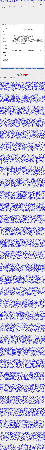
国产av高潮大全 (30, 245)
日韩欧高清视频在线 (36, 170)
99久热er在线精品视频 (12, 99)
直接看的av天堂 (7, 97)
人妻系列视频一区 (22, 341)
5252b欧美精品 (17, 155)
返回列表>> (40, 50)
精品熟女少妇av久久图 (3, 161)
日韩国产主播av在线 (7, 181)
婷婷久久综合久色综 (16, 217)
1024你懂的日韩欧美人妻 (36, 174)
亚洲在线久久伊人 (21, 94)
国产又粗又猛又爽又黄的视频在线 (24, 158)
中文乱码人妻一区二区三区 (14, 203)
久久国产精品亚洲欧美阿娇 (33, 291)
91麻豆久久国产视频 (32, 84)
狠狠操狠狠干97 (39, 244)
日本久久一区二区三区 (17, 159)
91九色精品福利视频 (39, 311)
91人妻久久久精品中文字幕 (25, 275)
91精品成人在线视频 (26, 101)
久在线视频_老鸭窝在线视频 (10, 352)
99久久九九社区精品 (19, 173)
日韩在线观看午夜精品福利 (6, 89)
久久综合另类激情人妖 (11, 257)
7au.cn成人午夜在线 (5, 120)
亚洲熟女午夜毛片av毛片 (16, 259)
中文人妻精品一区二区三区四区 (26, 107)
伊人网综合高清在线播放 (8, 109)
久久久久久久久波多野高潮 (33, 227)
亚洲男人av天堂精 (38, 326)
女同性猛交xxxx (16, 240)
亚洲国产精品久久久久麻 (34, 190)
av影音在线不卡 (39, 175)
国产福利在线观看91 (27, 160)
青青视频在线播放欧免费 (20, 131)
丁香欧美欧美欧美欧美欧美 (40, 149)
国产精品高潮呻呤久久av (30, 118)
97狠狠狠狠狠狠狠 (27, 181)
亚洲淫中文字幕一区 (37, 147)
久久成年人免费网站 (4, 366)
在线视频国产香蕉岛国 (22, 287)
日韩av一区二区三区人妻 (38, 118)
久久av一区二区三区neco (15, 196)
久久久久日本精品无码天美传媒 (35, 180)
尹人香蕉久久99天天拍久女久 (25, 136)
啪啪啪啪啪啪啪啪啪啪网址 (7, 112)
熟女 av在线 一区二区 (20, 211)
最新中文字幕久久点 (28, 106)
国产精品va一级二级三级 (31, 343)
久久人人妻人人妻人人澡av (29, 295)
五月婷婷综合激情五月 (20, 319)
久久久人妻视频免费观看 (29, 97)
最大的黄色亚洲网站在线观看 (20, 132)
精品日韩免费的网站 (31, 105)
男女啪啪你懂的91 (13, 132)
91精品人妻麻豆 (32, 330)
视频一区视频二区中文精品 (29, 341)
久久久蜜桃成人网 (7, 170)
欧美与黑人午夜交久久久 (35, 81)
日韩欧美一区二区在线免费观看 (29, 122)
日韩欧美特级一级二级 (24, 351)
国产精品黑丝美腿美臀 (24, 245)
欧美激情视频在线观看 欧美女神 (36, 344)
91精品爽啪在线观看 (36, 86)
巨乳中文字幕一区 (12, 282)
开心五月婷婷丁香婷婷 (20, 353)
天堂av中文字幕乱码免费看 (17, 350)
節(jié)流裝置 (4, 49)
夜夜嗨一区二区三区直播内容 (39, 208)
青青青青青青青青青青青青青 (15, 168)
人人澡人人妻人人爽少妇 (35, 282)
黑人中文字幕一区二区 (10, 293)
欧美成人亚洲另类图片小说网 (19, 282)
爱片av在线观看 (39, 183)
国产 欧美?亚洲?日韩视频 (37, 195)
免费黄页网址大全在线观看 (28, 178)
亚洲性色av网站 (33, 175)
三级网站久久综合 (10, 275)
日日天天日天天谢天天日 (16, 278)
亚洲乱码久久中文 (5, 240)
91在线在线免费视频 (35, 132)
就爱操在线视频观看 (18, 343)
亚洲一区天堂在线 (38, 108)
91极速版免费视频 (31, 355)
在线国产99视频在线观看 (12, 175)
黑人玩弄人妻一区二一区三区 (39, 122)
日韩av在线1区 (15, 93)
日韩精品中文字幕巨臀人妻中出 (38, 223)
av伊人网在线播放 (32, 316)
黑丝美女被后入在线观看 (14, 205)
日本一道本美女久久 (8, 356)
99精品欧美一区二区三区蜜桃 (28, 145)
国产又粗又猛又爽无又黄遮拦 (12, 222)
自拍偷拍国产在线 (38, 102)
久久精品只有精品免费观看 (9, 159)
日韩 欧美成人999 (7, 135)
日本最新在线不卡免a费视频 (27, 246)
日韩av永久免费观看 (5, 268)
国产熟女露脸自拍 (12, 150)
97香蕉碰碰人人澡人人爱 (24, 361)
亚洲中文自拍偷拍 (25, 352)
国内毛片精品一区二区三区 (35, 204)
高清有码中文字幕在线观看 (10, 108)
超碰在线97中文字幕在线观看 (34, 184)
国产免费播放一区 (8, 194)
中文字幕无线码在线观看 (17, 339)
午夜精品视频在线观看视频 (10, 155)
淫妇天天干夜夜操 (10, 93)
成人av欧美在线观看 (30, 196)
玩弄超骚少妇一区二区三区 (18, 331)
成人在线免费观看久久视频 (14, 118)
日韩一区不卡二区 (10, 111)
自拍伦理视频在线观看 (34, 209)
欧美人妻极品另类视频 (33, 171)
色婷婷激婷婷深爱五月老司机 (17, 105)
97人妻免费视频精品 (8, 147)
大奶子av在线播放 (37, 206)
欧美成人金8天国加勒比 (4, 235)
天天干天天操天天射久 (40, 98)
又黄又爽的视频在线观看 (23, 135)
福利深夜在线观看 (9, 323)
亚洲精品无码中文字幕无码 (37, 97)
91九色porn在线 (38, 207)
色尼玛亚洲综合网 (24, 157)
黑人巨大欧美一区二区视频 (28, 353)
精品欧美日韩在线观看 (31, 207)
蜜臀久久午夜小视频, (21, 256)
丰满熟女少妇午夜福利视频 (5, 122)
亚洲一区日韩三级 (9, 300)
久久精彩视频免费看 (30, 365)
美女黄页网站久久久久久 (5, 319)
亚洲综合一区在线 (38, 325)
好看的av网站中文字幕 (40, 307)
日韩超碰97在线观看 (22, 232)
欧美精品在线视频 (35, 205)
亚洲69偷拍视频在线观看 (28, 170)
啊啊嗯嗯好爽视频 (42, 228)
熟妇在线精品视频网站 (5, 256)
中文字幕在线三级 (14, 250)
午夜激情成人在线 (37, 365)
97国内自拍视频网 (9, 290)
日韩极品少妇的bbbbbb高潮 (15, 197)
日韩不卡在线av (17, 150)
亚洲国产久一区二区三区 (14, 122)
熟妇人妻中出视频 (27, 286)
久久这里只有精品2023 (41, 160)
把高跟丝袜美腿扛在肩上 (30, 356)
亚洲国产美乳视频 (18, 315)
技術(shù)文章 (10, 24)
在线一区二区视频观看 (9, 219)
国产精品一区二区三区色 (35, 328)
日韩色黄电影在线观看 (20, 114)
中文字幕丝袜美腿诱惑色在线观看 (18, 254)
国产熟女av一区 (32, 215)
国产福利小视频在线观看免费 (5, 211)
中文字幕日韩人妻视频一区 (12, 252)
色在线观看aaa (26, 263)
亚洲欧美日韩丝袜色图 (28, 231)
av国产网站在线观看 (14, 88)
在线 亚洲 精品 (27, 215)
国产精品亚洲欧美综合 (19, 255)
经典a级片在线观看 (16, 172)
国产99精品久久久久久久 (38, 351)
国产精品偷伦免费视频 (19, 182)
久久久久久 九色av (12, 344)
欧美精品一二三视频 (7, 232)
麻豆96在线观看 (10, 366)
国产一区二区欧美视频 (29, 366)
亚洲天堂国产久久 (13, 83)
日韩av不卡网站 (29, 241)
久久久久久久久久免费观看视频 (10, 121)
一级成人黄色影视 (11, 330)
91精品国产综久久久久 (15, 258)
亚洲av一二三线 (4, 313)
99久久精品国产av (15, 208)
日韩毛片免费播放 (40, 319)
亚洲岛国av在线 (27, 251)
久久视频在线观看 (31, 351)
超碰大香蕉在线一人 (33, 158)
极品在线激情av (41, 209)
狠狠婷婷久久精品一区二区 (26, 180)
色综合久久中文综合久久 (28, 89)
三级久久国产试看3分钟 (12, 247)
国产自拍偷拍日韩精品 (35, 113)
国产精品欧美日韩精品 (19, 210)
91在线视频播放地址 (18, 121)
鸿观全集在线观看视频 (35, 314)
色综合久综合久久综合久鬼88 (10, 269)
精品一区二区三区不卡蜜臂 (20, 175)
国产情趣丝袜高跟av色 (26, 99)
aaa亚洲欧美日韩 (3, 186)
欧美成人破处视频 (31, 239)
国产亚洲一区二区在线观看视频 (12, 353)
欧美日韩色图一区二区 (19, 134)
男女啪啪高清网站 (25, 229)
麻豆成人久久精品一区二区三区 (15, 206)
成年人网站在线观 (3, 221)
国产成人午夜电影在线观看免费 (8, 101)
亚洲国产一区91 (30, 259)
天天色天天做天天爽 (4, 266)
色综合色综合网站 (11, 235)
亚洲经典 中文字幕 (21, 122)
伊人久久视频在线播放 (10, 171)
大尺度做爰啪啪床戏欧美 (37, 114)
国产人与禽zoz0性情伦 (10, 331)
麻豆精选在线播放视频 (31, 187)
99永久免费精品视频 (5, 283)
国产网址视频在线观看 (8, 325)
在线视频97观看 (7, 231)
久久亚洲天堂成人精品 (18, 306)
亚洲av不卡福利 (7, 113)
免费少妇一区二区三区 (6, 133)
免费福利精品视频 (42, 142)
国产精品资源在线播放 (5, 205)
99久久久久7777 (21, 263)
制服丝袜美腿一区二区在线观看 (22, 88)
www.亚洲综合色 (6, 148)
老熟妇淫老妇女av (26, 211)
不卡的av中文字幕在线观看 (40, 292)
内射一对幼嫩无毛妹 (40, 342)
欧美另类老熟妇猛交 (3, 143)
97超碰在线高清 (38, 343)
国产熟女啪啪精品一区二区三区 (20, 234)
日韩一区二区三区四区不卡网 (25, 221)
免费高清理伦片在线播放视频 (38, 193)
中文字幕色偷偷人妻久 (37, 96)
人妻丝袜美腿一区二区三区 (14, 267)
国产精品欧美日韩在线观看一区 (39, 172)
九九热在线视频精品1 (28, 282)
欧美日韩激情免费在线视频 (6, 168)
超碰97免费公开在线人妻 (34, 83)
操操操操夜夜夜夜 (25, 96)
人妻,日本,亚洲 (40, 191)
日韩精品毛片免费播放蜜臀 (30, 194)
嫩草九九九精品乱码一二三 (15, 124)
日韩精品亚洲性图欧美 (36, 353)
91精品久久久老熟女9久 (13, 256)
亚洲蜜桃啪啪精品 (41, 222)
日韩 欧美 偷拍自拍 (28, 335)
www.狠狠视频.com (5, 315)
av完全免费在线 (25, 227)
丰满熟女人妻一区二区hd (34, 275)
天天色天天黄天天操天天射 (11, 313)
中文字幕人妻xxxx (37, 336)
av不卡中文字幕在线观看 (22, 194)
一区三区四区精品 (32, 324)
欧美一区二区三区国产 (10, 161)
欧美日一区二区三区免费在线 (18, 186)
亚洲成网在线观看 (26, 337)
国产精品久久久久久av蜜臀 (19, 288)
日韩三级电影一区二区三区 (8, 335)
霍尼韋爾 (4, 34)
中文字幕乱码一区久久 (40, 143)
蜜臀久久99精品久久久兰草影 (36, 87)
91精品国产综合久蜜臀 (30, 219)
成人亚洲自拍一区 (7, 98)
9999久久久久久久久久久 (10, 359)
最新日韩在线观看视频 (20, 178)
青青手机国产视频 (25, 292)
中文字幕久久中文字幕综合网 (11, 131)
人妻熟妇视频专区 (14, 355)
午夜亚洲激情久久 (37, 338)
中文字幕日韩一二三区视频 (36, 262)
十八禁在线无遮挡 (33, 251)
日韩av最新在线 (27, 311)
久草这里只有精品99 (20, 289)
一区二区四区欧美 (37, 161)
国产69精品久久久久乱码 (6, 158)
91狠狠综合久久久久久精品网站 (11, 295)
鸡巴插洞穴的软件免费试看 (15, 280)
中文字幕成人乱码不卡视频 (13, 336)
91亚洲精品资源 (33, 240)
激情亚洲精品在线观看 (32, 163)
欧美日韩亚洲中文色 (19, 84)
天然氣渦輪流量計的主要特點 (17, 50)
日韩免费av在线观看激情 (13, 178)
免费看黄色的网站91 (13, 95)
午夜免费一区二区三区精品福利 (7, 354)
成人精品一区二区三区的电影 (17, 290)
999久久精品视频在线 (3, 275)
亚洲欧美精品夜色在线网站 (19, 161)
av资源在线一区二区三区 (6, 88)
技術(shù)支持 (26, 6)
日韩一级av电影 (9, 215)
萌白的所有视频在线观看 (10, 292)
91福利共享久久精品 (6, 136)
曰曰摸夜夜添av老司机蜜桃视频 (27, 121)
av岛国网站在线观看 (10, 262)
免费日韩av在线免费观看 (8, 314)
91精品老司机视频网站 (4, 244)
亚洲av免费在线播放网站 (4, 125)
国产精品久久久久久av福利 (11, 134)
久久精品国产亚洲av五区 (20, 89)
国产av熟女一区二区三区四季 (36, 202)
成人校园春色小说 (31, 371)
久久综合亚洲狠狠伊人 (19, 220)
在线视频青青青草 (31, 279)
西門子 (3, 38)
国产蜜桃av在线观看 (32, 354)
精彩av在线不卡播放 (36, 281)
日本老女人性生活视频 (14, 348)
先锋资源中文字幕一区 (15, 325)
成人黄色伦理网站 (17, 244)
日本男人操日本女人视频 (13, 81)
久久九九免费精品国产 (35, 252)
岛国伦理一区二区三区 (18, 96)
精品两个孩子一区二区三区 (24, 364)
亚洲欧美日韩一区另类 (23, 172)
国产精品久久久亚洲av (14, 184)
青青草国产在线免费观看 (29, 234)
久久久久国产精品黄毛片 (23, 323)
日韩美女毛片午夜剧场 (30, 135)
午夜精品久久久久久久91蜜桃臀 (25, 244)
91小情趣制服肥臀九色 (35, 270)
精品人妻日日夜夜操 (4, 234)
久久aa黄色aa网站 (39, 240)
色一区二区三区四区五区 (32, 98)
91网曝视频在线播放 (34, 111)
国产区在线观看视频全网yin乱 (28, 235)
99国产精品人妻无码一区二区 (24, 124)
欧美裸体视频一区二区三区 (13, 154)
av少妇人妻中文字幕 (33, 307)
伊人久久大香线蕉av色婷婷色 (6, 149)
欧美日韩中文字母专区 (39, 293)
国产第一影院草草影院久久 (7, 208)
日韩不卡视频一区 (13, 211)
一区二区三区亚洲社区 (28, 266)
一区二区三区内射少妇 (7, 167)
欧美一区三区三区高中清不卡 (33, 124)
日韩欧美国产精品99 (18, 270)
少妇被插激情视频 (4, 302)
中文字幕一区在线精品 (23, 219)
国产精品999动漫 (21, 184)
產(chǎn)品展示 (20, 6)
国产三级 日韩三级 (30, 85)
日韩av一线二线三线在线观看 (10, 226)
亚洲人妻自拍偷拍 (38, 84)
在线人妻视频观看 (38, 88)
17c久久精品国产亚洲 (25, 360)
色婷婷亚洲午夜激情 (37, 245)
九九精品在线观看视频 (14, 98)
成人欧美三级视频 (21, 286)
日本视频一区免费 (41, 156)
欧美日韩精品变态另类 (12, 210)
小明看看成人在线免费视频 (18, 292)
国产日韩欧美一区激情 (29, 268)
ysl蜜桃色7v (26, 98)
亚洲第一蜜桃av (23, 305)
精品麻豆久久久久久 (7, 228)
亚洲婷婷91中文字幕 (5, 145)
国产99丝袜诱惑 (23, 185)
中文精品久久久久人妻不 (38, 131)
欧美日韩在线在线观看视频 (21, 231)
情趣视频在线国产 (27, 267)
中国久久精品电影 (39, 294)
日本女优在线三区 (33, 244)
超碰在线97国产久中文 (26, 190)
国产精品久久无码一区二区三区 (35, 93)
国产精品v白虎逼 (41, 186)
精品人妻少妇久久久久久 (35, 168)
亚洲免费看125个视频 (11, 315)
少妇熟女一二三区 (31, 276)
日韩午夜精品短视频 (16, 110)
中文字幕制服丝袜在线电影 (22, 349)
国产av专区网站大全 (36, 271)
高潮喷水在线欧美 (28, 87)
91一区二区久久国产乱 (8, 364)
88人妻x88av (4, 155)
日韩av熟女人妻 (31, 169)
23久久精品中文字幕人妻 (20, 271)
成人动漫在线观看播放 (33, 179)
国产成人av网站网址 (25, 230)
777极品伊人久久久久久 (4, 138)
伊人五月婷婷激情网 (17, 361)
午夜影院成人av (40, 291)
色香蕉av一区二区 (21, 267)
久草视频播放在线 (41, 214)
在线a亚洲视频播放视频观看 (7, 277)
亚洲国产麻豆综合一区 (10, 186)
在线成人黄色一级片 (38, 123)
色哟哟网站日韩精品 (8, 87)
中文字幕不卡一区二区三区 (20, 83)
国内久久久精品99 (22, 338)
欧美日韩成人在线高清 (20, 170)
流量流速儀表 (4, 51)
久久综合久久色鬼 (29, 314)
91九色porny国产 (23, 356)
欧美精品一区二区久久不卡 (30, 339)
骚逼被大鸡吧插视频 (7, 340)
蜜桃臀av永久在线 (4, 270)
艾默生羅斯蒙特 (4, 41)
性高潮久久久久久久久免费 (17, 328)
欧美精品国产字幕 (42, 137)
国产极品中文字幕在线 (21, 97)
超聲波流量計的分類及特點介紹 (6, 61)
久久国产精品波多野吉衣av (19, 342)
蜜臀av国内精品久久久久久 (19, 235)
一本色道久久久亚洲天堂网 (27, 303)
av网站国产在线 (32, 311)
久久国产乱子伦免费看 (8, 142)
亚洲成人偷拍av (19, 148)
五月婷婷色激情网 (8, 196)
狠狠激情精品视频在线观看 (20, 193)
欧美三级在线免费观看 (18, 169)
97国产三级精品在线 (10, 230)
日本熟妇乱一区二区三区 (37, 250)
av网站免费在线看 (6, 81)
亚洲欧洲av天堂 (14, 281)
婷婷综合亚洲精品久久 (27, 342)
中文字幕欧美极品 (38, 316)
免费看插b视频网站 (16, 291)
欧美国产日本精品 (23, 280)
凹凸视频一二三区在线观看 (37, 178)
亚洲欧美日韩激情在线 (25, 226)
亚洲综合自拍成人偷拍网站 (38, 169)
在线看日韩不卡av (5, 146)
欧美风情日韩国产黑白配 (11, 207)
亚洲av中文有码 (9, 259)
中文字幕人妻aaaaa (26, 331)
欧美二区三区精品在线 (9, 156)
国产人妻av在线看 (34, 144)
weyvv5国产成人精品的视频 (39, 109)
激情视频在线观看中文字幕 (21, 87)
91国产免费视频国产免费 (10, 119)
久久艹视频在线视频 (6, 255)
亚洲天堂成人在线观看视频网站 (40, 352)
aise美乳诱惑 (25, 336)
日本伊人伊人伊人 (18, 157)
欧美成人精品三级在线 (39, 146)
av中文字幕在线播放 (17, 107)
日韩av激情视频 (40, 258)
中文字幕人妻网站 (12, 255)
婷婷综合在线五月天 (22, 125)
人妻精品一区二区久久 (27, 191)
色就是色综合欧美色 (14, 181)
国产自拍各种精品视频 (15, 112)
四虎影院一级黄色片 (32, 148)
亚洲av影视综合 (31, 218)
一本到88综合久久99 (3, 171)
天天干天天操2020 (25, 173)
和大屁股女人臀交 (10, 209)
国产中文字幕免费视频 (16, 126)
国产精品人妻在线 (8, 85)
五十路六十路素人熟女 (36, 231)
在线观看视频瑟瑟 (16, 219)
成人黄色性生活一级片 (29, 110)
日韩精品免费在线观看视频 (28, 222)
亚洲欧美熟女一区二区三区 (23, 317)
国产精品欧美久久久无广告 (30, 238)
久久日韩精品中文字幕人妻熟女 (16, 185)
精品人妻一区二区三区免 (30, 338)
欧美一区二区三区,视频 (6, 132)
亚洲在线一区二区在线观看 (15, 85)
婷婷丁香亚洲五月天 (4, 175)
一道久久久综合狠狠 (39, 187)
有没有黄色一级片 (28, 329)
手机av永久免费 (13, 89)
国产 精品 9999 (38, 148)
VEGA (3, 42)
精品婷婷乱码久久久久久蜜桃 (28, 131)
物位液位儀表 (4, 52)
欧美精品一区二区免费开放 (15, 338)
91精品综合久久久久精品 (23, 362)
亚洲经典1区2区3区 (26, 324)
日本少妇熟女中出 (6, 191)
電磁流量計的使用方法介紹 (6, 60)
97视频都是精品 (29, 126)
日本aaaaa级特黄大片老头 (8, 291)
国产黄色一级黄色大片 (32, 363)
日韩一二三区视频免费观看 (21, 329)
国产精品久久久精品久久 (21, 106)
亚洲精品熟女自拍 (35, 106)
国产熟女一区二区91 (26, 255)
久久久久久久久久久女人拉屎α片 (26, 262)
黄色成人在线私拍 (28, 204)
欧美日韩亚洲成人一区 (9, 110)
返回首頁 (34, 2)
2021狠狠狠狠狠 (17, 241)
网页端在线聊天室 (15, 314)
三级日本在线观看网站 (37, 196)
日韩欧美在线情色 (38, 300)
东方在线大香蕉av (29, 125)
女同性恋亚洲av (25, 210)
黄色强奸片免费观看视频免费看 (27, 100)
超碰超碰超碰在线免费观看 (23, 239)
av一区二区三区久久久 (23, 156)
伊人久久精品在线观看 (12, 195)
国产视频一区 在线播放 (3, 204)
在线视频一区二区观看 (9, 246)
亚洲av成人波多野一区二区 (28, 281)
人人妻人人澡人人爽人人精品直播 (36, 107)
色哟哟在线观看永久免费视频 (38, 268)
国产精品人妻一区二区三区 (15, 90)
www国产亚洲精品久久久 (26, 95)
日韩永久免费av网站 (22, 167)
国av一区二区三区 (21, 215)
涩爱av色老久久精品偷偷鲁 (25, 269)
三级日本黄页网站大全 (22, 147)
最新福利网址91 (14, 238)
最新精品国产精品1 (5, 304)
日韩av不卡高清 (41, 170)
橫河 (3, 35)
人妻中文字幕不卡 (36, 228)
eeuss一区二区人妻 (37, 234)
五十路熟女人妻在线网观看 (17, 111)
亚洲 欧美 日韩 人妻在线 (18, 229)
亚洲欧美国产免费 (6, 344)
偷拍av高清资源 (26, 184)
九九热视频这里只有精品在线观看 (15, 136)
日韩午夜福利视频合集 (15, 147)
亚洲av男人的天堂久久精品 (24, 316)
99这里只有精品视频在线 (38, 290)
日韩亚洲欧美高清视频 (26, 294)
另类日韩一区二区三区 (30, 206)
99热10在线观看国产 (9, 192)
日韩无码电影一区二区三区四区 (11, 102)
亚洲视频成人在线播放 (11, 270)
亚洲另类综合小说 (6, 94)
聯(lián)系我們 (42, 2)
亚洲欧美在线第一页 (20, 81)
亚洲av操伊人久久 (28, 142)
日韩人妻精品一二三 (3, 353)
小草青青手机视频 (7, 199)
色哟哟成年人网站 (25, 108)
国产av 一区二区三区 (39, 348)
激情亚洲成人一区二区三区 (8, 254)
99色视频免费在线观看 (19, 303)
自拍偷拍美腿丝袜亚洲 (40, 313)
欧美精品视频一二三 (26, 163)
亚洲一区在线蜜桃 (12, 193)
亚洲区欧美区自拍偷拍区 (12, 307)
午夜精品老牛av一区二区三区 (22, 208)
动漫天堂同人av (14, 87)
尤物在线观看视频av (16, 287)
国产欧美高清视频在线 (7, 202)
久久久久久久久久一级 (12, 299)
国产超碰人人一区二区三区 (31, 349)
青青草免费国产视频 (11, 100)
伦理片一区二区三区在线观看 (17, 101)
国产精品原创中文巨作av (40, 278)
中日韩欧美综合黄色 (25, 143)
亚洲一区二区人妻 (36, 235)
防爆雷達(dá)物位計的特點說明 (31, 50)
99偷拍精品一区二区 (20, 301)
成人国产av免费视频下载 (9, 172)
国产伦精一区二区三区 (31, 88)
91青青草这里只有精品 (33, 269)
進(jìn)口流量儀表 (5, 45)
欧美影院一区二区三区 (28, 195)
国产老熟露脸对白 (27, 83)
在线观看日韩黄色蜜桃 (24, 130)
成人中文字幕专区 (38, 155)
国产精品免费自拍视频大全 (35, 221)
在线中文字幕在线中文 (5, 329)
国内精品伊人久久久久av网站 (37, 100)
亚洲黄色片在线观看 (35, 125)
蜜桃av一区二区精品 (19, 257)
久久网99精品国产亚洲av (19, 179)
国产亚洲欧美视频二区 (3, 262)
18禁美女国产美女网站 (15, 312)
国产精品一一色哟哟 (35, 214)
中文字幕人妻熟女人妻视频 (14, 82)
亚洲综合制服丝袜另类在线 (15, 133)
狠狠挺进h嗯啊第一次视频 (39, 305)
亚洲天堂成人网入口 (8, 250)
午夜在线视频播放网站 (23, 126)
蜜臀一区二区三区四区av (34, 267)
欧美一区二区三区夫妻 (37, 159)
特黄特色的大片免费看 (26, 220)
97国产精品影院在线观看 (24, 150)
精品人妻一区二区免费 (24, 279)
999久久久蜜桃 (41, 340)
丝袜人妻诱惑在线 (21, 203)
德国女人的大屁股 (36, 85)
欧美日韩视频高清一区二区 (6, 289)
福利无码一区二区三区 (37, 256)
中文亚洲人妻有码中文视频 (40, 280)
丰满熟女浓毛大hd (38, 349)
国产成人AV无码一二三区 (17, 192)
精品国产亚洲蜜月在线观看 (23, 217)
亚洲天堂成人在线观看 (5, 154)
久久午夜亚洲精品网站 (32, 173)
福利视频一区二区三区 (31, 166)
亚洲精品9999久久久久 (18, 108)
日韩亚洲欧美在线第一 (10, 337)
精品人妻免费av (23, 159)
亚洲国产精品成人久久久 (34, 186)
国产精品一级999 (11, 125)
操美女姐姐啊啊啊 (12, 245)
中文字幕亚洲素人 (22, 209)
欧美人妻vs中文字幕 (20, 227)
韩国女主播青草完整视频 (33, 319)
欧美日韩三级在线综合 (29, 159)
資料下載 (32, 6)
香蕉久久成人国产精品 (38, 135)
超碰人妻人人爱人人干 (29, 232)
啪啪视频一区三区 (35, 121)
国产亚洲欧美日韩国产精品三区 (12, 318)
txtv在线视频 (25, 340)
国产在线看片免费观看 (13, 319)
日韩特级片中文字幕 (20, 250)
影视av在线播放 (27, 94)
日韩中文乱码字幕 (21, 93)
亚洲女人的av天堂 (37, 185)
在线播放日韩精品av (40, 130)
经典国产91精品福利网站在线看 (17, 243)
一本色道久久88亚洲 (6, 265)
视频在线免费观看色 (4, 227)
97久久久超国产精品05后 (4, 173)
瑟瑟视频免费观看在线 (5, 193)
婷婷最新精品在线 (33, 313)
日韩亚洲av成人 (10, 361)
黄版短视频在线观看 (32, 326)
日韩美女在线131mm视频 (17, 221)
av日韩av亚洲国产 (21, 160)
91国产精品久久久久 (28, 174)
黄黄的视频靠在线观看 (22, 314)
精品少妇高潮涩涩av (12, 283)
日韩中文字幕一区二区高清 (32, 217)
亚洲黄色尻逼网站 (14, 106)
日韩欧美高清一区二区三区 (10, 166)
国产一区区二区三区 (10, 223)
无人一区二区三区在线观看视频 (10, 216)
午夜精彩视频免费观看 (5, 299)
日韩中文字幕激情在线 (29, 223)
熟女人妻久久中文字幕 (11, 303)
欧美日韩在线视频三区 (35, 242)
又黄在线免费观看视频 (37, 265)
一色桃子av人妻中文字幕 (37, 295)
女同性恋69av (41, 184)
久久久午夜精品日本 (23, 214)
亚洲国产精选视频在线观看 (32, 183)
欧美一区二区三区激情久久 (31, 198)
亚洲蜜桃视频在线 (33, 286)
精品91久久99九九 (19, 340)
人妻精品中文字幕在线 (30, 109)
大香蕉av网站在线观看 (21, 205)
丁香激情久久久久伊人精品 (4, 150)
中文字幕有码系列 (28, 144)
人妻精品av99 (38, 251)
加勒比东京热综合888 (23, 155)
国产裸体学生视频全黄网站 (21, 162)
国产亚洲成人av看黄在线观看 (11, 114)
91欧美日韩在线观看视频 (34, 181)
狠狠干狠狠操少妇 (17, 119)
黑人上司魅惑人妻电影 (36, 266)
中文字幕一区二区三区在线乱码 (38, 232)
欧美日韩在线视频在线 (26, 306)
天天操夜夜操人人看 (40, 101)
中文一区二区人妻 (24, 166)
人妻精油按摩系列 (6, 95)
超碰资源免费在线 (18, 207)
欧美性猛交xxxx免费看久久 (15, 232)
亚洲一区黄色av (16, 218)
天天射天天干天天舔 (14, 228)
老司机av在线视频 (37, 218)
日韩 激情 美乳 (18, 146)
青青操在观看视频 (38, 194)
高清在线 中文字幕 (15, 294)
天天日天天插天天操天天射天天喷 (9, 174)
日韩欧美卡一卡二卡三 (28, 113)
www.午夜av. (21, 294)
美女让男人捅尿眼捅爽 (24, 359)
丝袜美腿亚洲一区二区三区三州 (26, 283)
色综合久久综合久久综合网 (20, 247)
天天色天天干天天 (38, 197)
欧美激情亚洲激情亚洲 (3, 93)
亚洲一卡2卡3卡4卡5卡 (8, 339)
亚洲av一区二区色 (26, 161)
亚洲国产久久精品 (39, 94)
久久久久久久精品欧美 (26, 138)
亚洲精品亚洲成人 (6, 203)
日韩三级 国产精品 (18, 279)
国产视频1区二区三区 (9, 221)
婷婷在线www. (29, 214)
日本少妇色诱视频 (41, 124)
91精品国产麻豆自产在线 (7, 106)
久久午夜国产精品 (6, 336)
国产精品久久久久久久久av (40, 220)
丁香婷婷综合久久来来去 (10, 324)
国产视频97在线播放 (13, 329)
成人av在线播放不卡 (28, 175)
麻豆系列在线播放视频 (33, 101)
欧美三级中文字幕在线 (30, 185)
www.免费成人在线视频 (40, 163)
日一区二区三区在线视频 (20, 274)
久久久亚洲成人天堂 (38, 276)
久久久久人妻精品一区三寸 (29, 193)
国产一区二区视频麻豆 (7, 184)
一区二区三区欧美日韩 (3, 223)
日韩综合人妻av (24, 109)
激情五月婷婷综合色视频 (8, 105)
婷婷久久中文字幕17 (11, 343)
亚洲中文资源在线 (33, 257)
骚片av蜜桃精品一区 (8, 280)
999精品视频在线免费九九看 (18, 138)
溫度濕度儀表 (4, 55)
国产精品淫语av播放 (30, 82)
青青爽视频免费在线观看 (25, 315)
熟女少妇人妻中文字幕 (38, 339)
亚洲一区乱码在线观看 (37, 279)
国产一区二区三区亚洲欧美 (35, 368)
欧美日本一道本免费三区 (30, 167)
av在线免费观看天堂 (35, 301)
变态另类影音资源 (8, 197)
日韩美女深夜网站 (5, 303)
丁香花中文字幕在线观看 (30, 137)
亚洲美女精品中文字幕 (12, 190)
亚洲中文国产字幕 (4, 371)
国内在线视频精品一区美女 (8, 286)
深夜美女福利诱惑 (22, 258)
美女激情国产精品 (35, 156)
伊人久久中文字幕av (32, 289)
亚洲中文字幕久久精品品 (31, 157)
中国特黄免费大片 (3, 276)
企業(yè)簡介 (8, 6)
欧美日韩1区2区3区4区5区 (8, 239)
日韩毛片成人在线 (39, 95)
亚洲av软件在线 (37, 157)
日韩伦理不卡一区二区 (31, 230)
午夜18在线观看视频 (22, 90)
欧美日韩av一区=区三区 (12, 220)
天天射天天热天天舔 (17, 359)
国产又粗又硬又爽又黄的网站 (17, 109)
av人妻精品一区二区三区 (14, 97)
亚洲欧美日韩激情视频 (39, 120)
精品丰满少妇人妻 (42, 366)
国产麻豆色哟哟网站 (16, 183)
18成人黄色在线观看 (18, 166)
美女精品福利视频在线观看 (20, 195)
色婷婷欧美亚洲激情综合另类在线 (12, 160)
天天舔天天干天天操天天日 (26, 111)
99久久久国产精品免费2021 (20, 102)
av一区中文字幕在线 (27, 186)
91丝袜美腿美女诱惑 (35, 191)
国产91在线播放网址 (25, 148)
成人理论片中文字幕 (10, 218)
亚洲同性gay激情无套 (40, 286)
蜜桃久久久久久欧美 (39, 158)
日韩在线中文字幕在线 (6, 90)
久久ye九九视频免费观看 (32, 210)
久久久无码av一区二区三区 (6, 274)
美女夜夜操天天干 (38, 136)
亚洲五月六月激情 (4, 253)
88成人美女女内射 (25, 363)
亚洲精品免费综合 (17, 171)
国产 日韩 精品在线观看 (17, 143)
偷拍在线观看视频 (15, 286)
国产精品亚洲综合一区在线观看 (25, 171)
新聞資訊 (13, 6)
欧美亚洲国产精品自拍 (6, 137)
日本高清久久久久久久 (7, 338)
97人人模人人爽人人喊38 (8, 263)
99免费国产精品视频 (12, 84)
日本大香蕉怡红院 (17, 123)
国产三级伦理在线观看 (21, 144)
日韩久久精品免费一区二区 (37, 112)
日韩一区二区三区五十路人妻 (29, 256)
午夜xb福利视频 (39, 133)
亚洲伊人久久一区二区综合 (4, 288)
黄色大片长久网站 (35, 126)
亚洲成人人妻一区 (10, 138)
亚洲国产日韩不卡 (39, 350)
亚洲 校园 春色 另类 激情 (19, 145)
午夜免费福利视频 (36, 110)
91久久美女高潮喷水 (11, 120)
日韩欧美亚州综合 (29, 90)
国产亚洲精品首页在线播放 (12, 227)
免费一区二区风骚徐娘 (12, 146)
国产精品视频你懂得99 (19, 313)
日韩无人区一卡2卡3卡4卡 (31, 155)
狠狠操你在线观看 (11, 107)
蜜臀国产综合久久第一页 (18, 304)
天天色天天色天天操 (15, 215)
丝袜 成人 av (39, 243)
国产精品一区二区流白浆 (22, 118)
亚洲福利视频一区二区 (6, 83)
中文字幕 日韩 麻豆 (5, 100)
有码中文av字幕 (5, 107)
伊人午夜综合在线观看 (10, 123)
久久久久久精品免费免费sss (28, 114)
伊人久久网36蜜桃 (21, 191)
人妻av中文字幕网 (37, 253)
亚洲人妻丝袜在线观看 (11, 173)
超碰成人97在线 (37, 215)
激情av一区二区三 (16, 317)
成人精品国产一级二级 (4, 330)
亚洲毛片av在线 (12, 342)
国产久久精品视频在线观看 (5, 267)
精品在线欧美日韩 (29, 162)
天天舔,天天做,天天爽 (16, 354)
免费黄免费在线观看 (3, 328)
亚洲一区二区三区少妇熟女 (25, 233)
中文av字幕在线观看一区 (11, 182)
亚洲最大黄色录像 (28, 258)
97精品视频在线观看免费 (32, 197)
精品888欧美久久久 (21, 154)
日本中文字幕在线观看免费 (32, 264)
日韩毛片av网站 (25, 253)
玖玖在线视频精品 (14, 149)
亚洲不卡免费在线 (14, 162)
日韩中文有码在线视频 (34, 335)
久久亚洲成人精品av (16, 156)
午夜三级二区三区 (29, 242)
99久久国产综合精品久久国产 (39, 219)
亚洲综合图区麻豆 (26, 289)
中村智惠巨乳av (4, 111)
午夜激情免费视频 (25, 290)
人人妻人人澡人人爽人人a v (21, 228)
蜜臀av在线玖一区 (33, 94)
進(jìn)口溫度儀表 (5, 48)
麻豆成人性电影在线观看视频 (15, 137)
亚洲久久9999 (5, 169)
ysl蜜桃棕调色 (6, 363)
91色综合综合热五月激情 (24, 123)
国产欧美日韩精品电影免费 (16, 277)
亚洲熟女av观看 (29, 156)
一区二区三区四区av (32, 364)
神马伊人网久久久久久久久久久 (24, 291)
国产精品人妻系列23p (22, 142)
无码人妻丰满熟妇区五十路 (25, 192)
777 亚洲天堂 (7, 195)
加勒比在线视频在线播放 (28, 301)
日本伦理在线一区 (22, 366)
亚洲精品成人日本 (8, 355)
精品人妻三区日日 (23, 137)
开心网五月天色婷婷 (38, 105)
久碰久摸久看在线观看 (5, 84)
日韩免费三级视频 (4, 222)
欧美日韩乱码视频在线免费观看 (30, 102)
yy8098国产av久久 (36, 254)
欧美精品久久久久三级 (5, 342)
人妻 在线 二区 (30, 362)
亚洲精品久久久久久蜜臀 (38, 341)
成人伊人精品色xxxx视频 (5, 118)
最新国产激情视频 (29, 202)
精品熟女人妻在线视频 (10, 229)
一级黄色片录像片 (39, 363)
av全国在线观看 (23, 168)
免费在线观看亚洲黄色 (17, 262)
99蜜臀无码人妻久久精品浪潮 (31, 216)
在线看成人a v (32, 255)
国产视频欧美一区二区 (37, 361)
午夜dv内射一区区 (4, 183)
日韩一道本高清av (25, 84)
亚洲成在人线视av (26, 169)
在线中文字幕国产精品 (22, 202)
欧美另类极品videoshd (6, 301)
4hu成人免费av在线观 (32, 263)
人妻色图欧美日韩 (37, 239)
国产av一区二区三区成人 (8, 243)
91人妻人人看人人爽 (12, 145)
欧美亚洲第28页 (27, 348)
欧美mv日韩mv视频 (31, 123)
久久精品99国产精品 (32, 331)
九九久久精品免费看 (34, 160)
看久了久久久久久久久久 (36, 90)
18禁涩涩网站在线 (38, 198)
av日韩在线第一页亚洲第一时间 (28, 302)
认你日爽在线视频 (4, 114)
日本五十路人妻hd (25, 105)
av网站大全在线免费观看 (28, 252)
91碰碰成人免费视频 (26, 179)
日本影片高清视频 (25, 350)
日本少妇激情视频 (6, 245)
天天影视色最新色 (21, 335)
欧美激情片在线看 (10, 180)
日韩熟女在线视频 (34, 367)
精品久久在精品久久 (15, 142)
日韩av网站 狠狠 (16, 125)
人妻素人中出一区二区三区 (21, 199)
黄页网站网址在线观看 (18, 352)
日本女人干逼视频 (31, 253)
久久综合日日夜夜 (28, 209)
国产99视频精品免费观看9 (4, 307)
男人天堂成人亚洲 (23, 110)
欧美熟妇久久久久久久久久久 (24, 326)
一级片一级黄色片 (23, 241)
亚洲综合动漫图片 (3, 226)
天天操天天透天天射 (39, 173)
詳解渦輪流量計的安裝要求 (6, 59)
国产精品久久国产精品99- (32, 317)
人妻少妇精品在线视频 (11, 233)
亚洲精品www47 (27, 203)
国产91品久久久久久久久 (15, 167)
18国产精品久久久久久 (13, 148)
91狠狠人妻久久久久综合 (27, 134)
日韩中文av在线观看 (5, 247)
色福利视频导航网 (4, 163)
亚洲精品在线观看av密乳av (10, 179)
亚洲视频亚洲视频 (29, 119)
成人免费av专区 (4, 160)
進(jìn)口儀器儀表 (5, 28)
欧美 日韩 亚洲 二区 (20, 222)
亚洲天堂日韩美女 (33, 348)
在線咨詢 (37, 6)
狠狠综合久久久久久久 (31, 359)
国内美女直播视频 (33, 95)
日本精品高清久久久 (23, 223)
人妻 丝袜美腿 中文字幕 (24, 278)
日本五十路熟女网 (7, 251)
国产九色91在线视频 (41, 275)
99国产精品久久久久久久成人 (26, 328)
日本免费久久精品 (9, 328)
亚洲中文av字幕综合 (8, 242)
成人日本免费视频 (18, 120)
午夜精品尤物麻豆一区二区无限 (20, 266)
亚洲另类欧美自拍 (22, 113)
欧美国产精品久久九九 (40, 306)
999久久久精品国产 (21, 98)
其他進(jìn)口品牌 (5, 31)
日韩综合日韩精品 (22, 312)
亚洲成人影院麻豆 (19, 163)
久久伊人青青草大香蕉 (32, 278)
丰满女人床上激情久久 (10, 253)
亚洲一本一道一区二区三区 (21, 347)
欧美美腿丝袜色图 (10, 183)
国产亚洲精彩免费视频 (10, 311)
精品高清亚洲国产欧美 (14, 251)
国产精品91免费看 (35, 222)
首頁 (3, 6)
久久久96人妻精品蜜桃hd (18, 253)
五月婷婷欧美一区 (40, 171)
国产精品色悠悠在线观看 (30, 305)
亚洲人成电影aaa (39, 134)
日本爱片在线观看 (30, 340)
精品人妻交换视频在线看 (17, 180)
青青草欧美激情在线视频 (6, 130)
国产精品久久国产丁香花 (28, 154)
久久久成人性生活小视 (18, 100)
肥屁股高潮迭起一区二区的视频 (15, 198)
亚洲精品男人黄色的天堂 (23, 112)
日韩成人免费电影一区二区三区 (39, 203)
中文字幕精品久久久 (14, 194)
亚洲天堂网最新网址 (14, 170)
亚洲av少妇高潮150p (30, 172)
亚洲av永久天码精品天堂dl (29, 271)
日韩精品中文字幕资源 (36, 89)
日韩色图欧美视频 (39, 354)
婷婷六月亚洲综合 (18, 216)
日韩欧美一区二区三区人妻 (14, 94)
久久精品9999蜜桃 (24, 120)
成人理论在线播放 (18, 233)
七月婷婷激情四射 (31, 96)
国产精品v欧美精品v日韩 (38, 82)
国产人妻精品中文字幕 (10, 96)
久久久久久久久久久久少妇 (19, 344)
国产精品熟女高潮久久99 (8, 312)
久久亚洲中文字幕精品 (34, 329)
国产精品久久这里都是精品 (20, 368)
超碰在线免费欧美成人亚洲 (11, 302)
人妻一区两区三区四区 (15, 323)
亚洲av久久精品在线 (19, 99)
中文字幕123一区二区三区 (23, 264)
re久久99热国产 (8, 185)
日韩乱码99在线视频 (20, 181)
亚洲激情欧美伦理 (11, 244)
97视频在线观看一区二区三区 (28, 250)
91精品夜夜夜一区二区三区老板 (16, 130)
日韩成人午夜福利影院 (23, 85)
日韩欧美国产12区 (27, 93)
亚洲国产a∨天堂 (28, 168)
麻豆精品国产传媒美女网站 (15, 135)
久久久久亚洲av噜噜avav (23, 86)
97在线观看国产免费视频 (20, 295)
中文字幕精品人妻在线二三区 (10, 276)
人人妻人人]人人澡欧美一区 (13, 191)
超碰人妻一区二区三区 (33, 133)
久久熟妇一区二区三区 (35, 241)
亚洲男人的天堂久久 (40, 217)
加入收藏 (38, 2)
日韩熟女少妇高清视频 (31, 208)
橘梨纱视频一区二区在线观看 (34, 192)
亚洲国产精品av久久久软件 (9, 351)
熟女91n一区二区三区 (5, 82)
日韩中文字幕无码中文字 (38, 238)
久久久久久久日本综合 (7, 162)
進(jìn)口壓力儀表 (5, 44)
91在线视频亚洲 (29, 287)
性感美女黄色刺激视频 (35, 142)
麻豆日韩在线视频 (7, 124)
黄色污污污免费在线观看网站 (24, 218)
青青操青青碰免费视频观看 (8, 126)
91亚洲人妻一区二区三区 (11, 157)
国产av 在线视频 (33, 220)
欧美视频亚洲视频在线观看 (33, 226)
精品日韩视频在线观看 (11, 169)
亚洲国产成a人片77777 (27, 81)
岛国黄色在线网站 (24, 216)
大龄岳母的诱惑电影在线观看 (5, 214)
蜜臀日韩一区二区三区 (18, 293)
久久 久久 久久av (19, 95)
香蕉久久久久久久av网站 (36, 119)
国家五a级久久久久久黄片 (38, 259)
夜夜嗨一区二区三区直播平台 (10, 279)
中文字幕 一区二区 (17, 311)
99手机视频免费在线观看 (37, 302)
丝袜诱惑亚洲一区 (16, 341)
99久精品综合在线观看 (6, 86)
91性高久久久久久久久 (39, 331)
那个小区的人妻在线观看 (25, 276)
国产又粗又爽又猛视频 (10, 143)
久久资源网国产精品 (33, 233)
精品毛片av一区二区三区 (24, 183)
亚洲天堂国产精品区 (7, 206)
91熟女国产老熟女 (33, 294)
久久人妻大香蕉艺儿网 (13, 301)
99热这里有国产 (33, 134)
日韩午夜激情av (30, 86)
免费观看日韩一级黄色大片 (7, 258)
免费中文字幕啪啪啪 (12, 288)
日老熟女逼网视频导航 (8, 287)
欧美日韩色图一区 (16, 209)
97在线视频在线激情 (29, 228)
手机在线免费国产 (37, 347)
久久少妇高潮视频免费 (31, 146)
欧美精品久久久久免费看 (17, 275)
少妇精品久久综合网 (4, 180)
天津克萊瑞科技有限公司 (14, 3)
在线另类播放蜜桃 (4, 337)
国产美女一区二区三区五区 (31, 120)
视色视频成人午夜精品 (9, 341)
